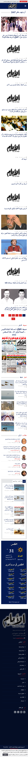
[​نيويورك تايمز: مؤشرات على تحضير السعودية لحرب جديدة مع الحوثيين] (7, 384)
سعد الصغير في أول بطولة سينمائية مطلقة (16, 283)
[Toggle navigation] (25, 5)
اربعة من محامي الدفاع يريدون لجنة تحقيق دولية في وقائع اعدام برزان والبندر (14, 234)
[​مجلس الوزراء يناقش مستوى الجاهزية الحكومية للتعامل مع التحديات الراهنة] (7, 416)
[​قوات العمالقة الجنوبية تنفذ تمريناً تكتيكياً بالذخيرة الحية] (7, 405)
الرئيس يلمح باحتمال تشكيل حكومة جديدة (15, 208)
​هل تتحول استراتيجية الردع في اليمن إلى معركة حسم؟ (8, 520)
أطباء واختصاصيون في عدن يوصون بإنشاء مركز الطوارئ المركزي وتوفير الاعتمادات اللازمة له (14, 135)
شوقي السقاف (17, 458)
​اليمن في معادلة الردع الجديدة (10, 529)
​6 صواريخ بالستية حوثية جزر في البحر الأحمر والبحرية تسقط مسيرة (21, 393)
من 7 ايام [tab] (20, 481)
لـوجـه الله (24, 159)
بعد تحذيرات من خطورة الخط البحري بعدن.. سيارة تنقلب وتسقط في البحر (21, 424)
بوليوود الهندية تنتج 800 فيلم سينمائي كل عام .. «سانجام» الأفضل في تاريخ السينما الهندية (14, 61)
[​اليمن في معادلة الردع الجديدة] (19, 531)
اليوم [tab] (24, 481)
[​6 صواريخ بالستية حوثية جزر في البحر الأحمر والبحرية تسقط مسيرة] (7, 394)
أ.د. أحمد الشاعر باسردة (15, 450)
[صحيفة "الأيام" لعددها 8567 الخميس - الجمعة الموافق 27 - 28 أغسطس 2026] (14, 354)
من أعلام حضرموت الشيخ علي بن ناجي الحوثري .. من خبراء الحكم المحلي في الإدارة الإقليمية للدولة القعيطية (16, 309)
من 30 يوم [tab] (15, 481)
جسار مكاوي (17, 441)
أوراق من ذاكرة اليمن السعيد (19, 184)
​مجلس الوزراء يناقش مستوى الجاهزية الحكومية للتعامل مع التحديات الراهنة (21, 414)
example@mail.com (20, 638)
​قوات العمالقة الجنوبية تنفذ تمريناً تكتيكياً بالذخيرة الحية (21, 403)
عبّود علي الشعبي (16, 465)
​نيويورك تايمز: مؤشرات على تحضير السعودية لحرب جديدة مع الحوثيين (21, 382)
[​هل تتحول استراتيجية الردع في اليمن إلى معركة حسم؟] (19, 522)
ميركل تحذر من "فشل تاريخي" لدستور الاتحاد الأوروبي (14, 259)
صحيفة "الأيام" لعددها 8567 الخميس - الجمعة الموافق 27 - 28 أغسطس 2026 (14, 332)
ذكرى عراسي (17, 473)
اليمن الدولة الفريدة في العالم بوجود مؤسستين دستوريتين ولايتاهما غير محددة (14, 110)
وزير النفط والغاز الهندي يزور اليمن (17, 85)
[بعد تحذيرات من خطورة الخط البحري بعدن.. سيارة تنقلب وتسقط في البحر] (7, 426)
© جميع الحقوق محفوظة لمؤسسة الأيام (17, 747)
